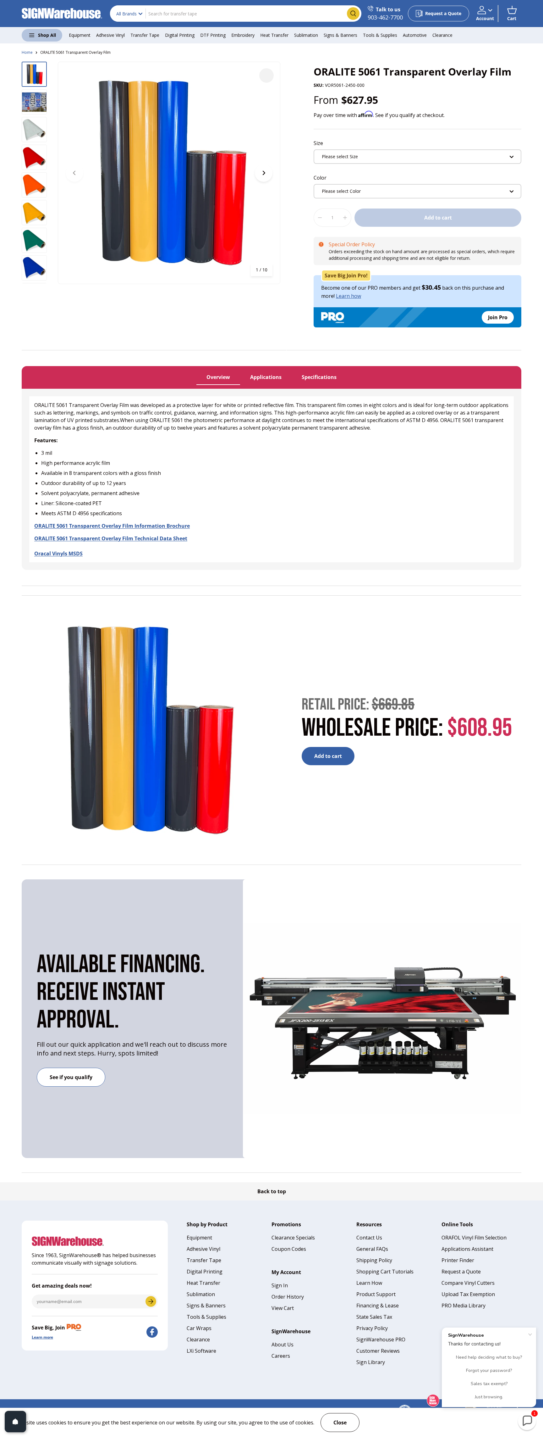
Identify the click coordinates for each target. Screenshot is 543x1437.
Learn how (348, 295)
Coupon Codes (289, 1248)
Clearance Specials (293, 1237)
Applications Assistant (467, 1248)
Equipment (79, 35)
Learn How (369, 1282)
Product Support (376, 1294)
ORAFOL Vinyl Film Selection (474, 1237)
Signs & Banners (340, 35)
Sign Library (370, 1362)
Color (320, 177)
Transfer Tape (144, 35)
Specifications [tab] (319, 377)
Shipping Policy (374, 1260)
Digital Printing (180, 35)
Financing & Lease (377, 1305)
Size (318, 143)
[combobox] (235, 13)
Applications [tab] (266, 377)
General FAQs (372, 1248)
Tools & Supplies (380, 35)
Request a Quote (461, 1271)
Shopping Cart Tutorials (385, 1271)
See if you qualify (71, 1077)
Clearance (442, 35)
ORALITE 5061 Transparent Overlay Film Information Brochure (112, 525)
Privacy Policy (372, 1328)
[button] (511, 13)
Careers (281, 1355)
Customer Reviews (378, 1350)
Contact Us (369, 1237)
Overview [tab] (218, 377)
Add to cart (438, 217)
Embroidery (243, 35)
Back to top (271, 1191)
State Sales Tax (374, 1316)
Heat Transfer (274, 35)
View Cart (283, 1308)
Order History (288, 1296)
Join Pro (497, 317)
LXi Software (201, 1350)
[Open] (15, 1421)
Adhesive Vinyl (110, 35)
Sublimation (306, 35)
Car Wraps (199, 1328)
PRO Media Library (463, 1305)
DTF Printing (213, 35)
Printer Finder (458, 1260)
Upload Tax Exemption (468, 1294)
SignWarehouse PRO (380, 1339)
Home (27, 52)
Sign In (280, 1285)
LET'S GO (150, 1301)
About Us (282, 1344)
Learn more (42, 1337)
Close (340, 1422)
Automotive (415, 35)
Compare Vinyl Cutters (468, 1282)
